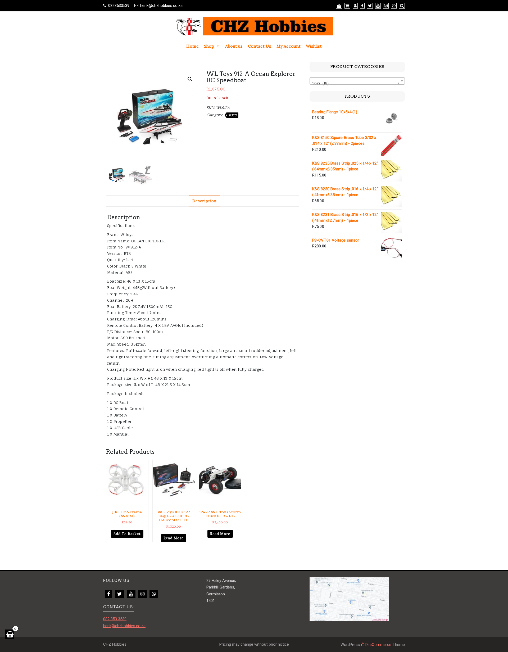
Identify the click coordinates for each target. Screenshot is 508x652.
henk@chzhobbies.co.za (161, 5)
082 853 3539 (114, 619)
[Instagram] (142, 594)
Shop (209, 46)
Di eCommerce (377, 644)
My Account (288, 46)
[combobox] (357, 81)
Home (192, 46)
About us (234, 46)
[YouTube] (131, 594)
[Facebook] (108, 594)
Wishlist (314, 46)
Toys (232, 115)
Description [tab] (204, 200)
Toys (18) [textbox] (355, 83)
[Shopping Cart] (9, 634)
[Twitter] (119, 594)
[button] (190, 79)
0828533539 (118, 5)
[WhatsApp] (153, 594)
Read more (174, 538)
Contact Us (259, 46)
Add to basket (127, 534)
